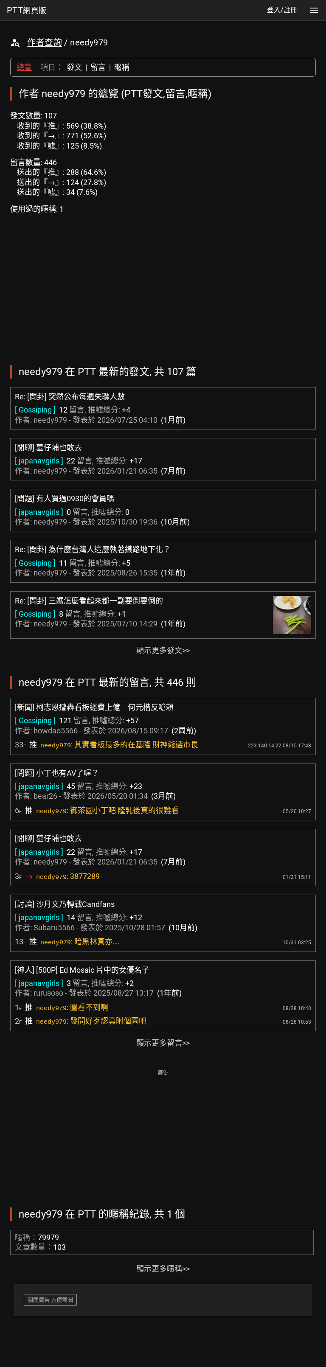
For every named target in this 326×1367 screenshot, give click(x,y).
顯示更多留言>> (163, 1043)
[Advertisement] (163, 1137)
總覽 (24, 67)
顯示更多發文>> (163, 650)
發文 (74, 67)
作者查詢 (44, 42)
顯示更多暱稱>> (163, 1268)
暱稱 (121, 67)
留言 (98, 67)
